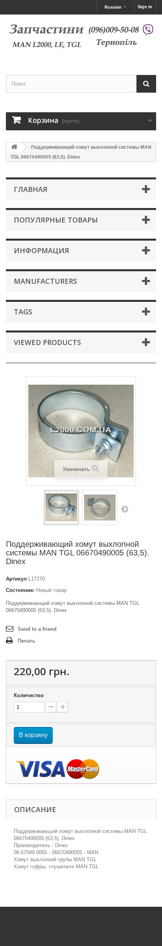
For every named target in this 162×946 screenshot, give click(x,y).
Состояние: (20, 590)
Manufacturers (45, 281)
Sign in (145, 6)
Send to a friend (37, 629)
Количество (29, 695)
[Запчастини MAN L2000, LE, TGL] (81, 37)
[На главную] (14, 147)
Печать (26, 641)
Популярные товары (56, 220)
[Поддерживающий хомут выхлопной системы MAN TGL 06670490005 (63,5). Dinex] (61, 507)
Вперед (125, 509)
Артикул (16, 579)
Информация (41, 250)
